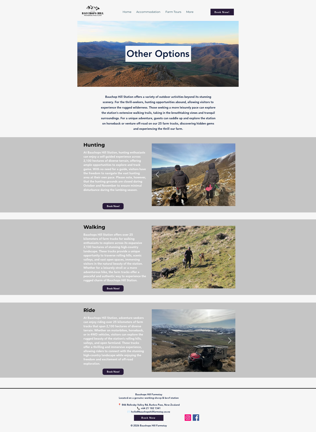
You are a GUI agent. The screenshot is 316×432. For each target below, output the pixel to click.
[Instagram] (188, 417)
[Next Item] (230, 174)
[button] (113, 206)
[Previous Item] (157, 174)
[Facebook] (196, 417)
